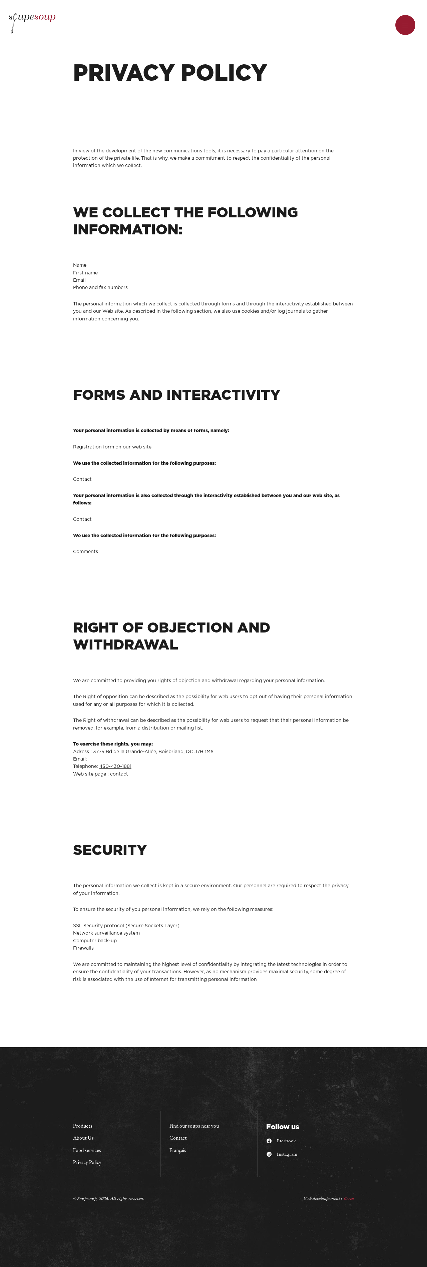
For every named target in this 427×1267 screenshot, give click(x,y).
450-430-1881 (115, 766)
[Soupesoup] (32, 23)
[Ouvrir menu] (405, 25)
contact (119, 774)
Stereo (348, 1198)
